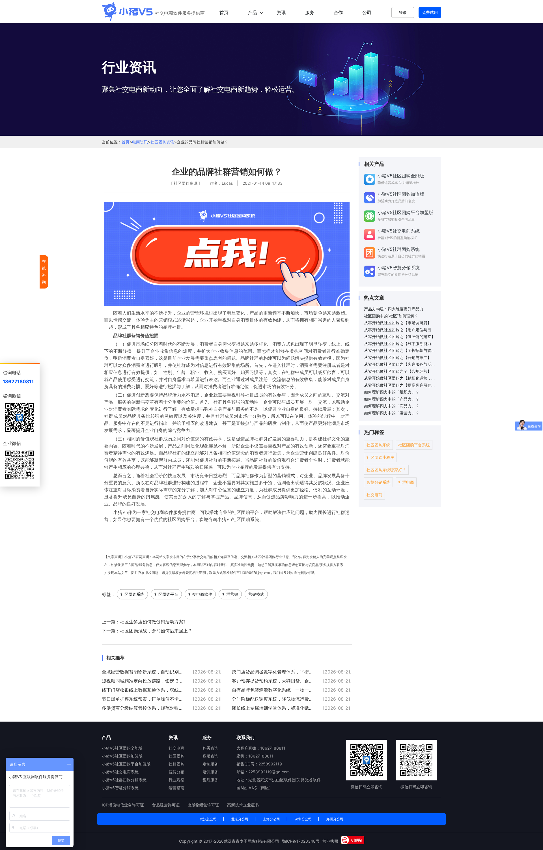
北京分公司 (239, 819)
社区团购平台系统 (414, 444)
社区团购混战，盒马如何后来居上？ (156, 631)
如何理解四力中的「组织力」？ (391, 392)
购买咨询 (210, 748)
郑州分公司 (334, 819)
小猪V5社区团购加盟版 (122, 756)
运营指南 (176, 787)
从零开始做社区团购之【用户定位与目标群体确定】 (400, 329)
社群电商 (406, 482)
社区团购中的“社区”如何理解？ (391, 315)
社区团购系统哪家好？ (386, 469)
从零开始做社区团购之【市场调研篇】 (397, 322)
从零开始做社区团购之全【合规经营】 (397, 371)
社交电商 (374, 494)
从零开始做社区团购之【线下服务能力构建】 (400, 343)
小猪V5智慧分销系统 (120, 787)
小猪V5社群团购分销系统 (124, 779)
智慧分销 (176, 771)
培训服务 (210, 771)
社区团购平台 (166, 594)
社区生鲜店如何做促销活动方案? (153, 622)
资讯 (281, 12)
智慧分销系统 (378, 482)
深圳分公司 (303, 819)
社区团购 (176, 756)
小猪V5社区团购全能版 (122, 748)
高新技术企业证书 (243, 804)
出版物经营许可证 (204, 804)
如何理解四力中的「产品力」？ (391, 399)
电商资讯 (140, 141)
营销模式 (256, 594)
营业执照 (330, 841)
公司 (366, 12)
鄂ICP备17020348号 (301, 841)
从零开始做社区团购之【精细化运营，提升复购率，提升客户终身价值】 (400, 378)
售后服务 (210, 779)
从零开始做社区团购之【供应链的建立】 (399, 336)
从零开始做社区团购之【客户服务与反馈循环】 (400, 364)
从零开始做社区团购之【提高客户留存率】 (400, 385)
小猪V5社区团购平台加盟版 (126, 763)
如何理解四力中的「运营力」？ (391, 412)
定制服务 (210, 763)
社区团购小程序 (380, 457)
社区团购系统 (132, 594)
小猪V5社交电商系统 (120, 771)
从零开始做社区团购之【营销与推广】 (397, 357)
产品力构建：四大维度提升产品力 (393, 308)
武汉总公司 (208, 819)
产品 (252, 12)
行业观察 (176, 779)
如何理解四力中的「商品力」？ (391, 405)
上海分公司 (271, 819)
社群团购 (176, 763)
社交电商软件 (200, 594)
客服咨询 (210, 756)
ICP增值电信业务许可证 (123, 804)
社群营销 (230, 594)
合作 (338, 12)
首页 (224, 12)
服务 (309, 12)
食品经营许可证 (166, 804)
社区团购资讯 (162, 141)
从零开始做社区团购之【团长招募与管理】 (400, 350)
